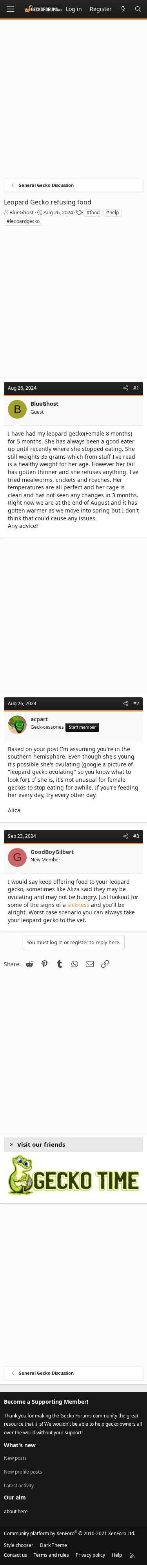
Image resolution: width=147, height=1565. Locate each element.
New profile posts (23, 1471)
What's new (20, 1445)
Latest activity (19, 1485)
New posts (15, 1458)
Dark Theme (53, 1545)
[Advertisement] (73, 101)
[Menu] (10, 9)
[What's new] (123, 9)
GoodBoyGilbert (52, 851)
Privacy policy (90, 1555)
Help (117, 1555)
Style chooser (18, 1545)
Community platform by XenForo (69, 1533)
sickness (78, 904)
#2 (136, 703)
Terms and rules (51, 1555)
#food (93, 212)
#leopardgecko (23, 221)
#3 (136, 836)
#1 (136, 388)
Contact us (15, 1555)
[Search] (138, 9)
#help (112, 212)
